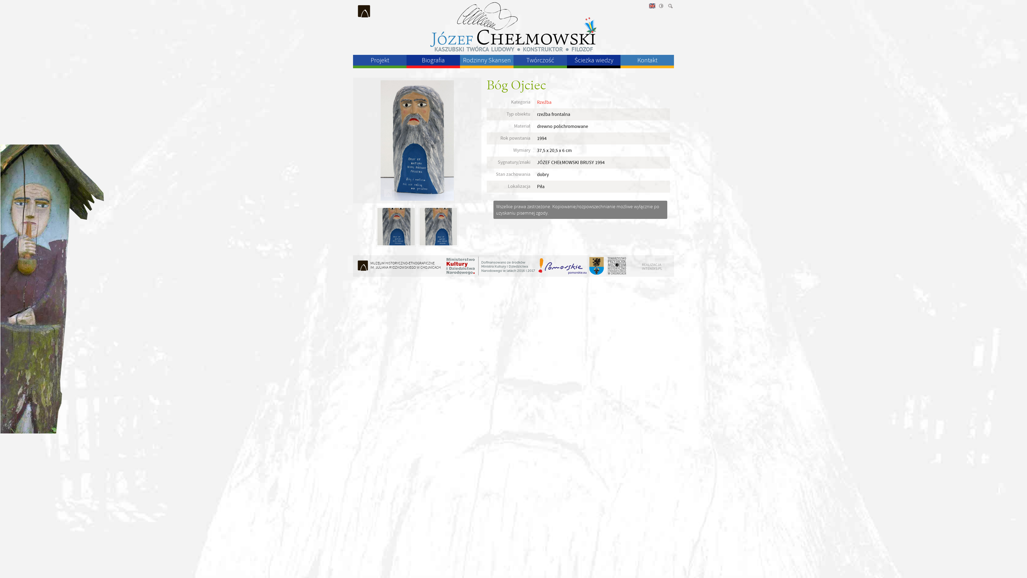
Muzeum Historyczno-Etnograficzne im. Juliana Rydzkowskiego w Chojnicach (364, 11)
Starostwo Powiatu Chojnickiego (596, 266)
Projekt (380, 60)
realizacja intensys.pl (652, 266)
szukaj (670, 6)
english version (652, 6)
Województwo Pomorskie (563, 266)
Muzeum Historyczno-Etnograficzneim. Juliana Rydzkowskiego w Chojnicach (405, 265)
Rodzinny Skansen (487, 60)
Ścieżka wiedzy (593, 60)
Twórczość (540, 60)
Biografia (433, 60)
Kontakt (647, 60)
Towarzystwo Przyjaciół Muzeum (617, 266)
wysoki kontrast (661, 6)
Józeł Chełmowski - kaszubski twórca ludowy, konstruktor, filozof (513, 26)
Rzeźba (544, 102)
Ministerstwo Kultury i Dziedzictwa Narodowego (491, 266)
